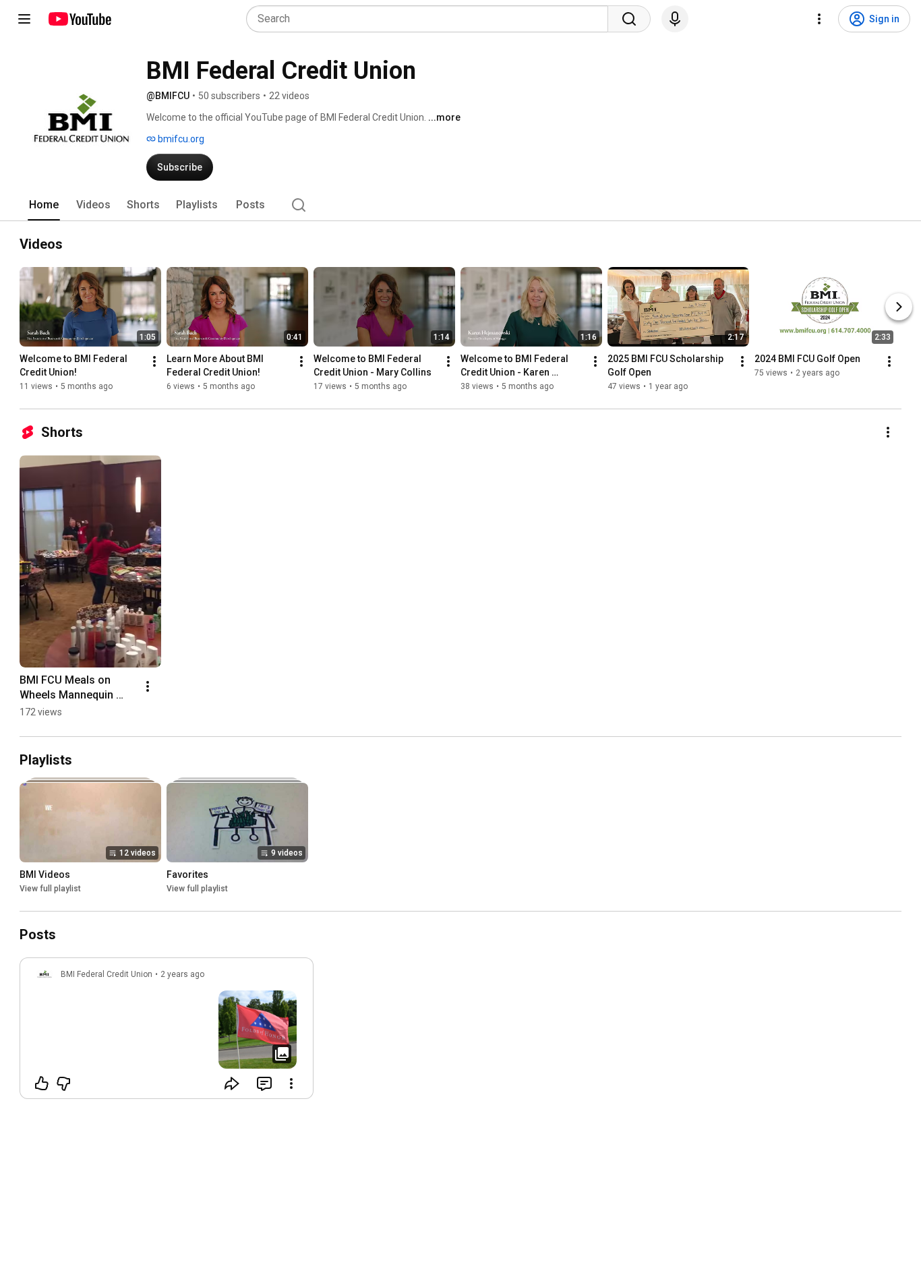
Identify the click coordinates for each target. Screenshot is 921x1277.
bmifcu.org (180, 138)
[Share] (231, 1083)
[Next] (898, 306)
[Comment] (264, 1083)
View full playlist (50, 888)
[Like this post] (42, 1083)
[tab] (44, 205)
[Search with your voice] (674, 18)
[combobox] (431, 19)
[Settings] (819, 19)
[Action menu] (291, 1083)
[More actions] (154, 361)
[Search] (629, 18)
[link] (166, 1032)
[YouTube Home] (79, 19)
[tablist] (460, 205)
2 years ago (182, 974)
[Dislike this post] (63, 1083)
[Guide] (24, 19)
